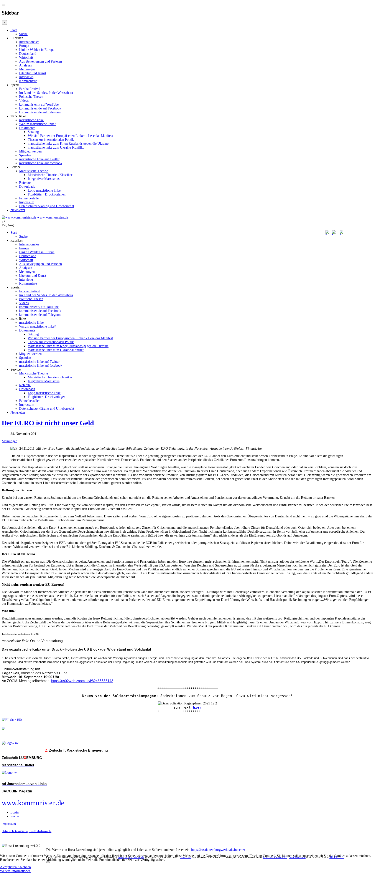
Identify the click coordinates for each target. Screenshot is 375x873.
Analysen (25, 65)
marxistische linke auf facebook (40, 163)
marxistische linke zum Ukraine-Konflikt (56, 147)
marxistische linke (31, 120)
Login (14, 812)
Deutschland (27, 53)
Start (13, 30)
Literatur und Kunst (32, 73)
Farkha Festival (29, 89)
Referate (25, 182)
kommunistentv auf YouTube (39, 104)
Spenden (25, 155)
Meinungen (27, 69)
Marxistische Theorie (33, 171)
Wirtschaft (26, 57)
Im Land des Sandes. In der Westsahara (46, 92)
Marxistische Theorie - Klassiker (50, 175)
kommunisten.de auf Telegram (40, 112)
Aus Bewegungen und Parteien (40, 61)
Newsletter (17, 210)
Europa (24, 46)
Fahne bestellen (29, 198)
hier (197, 707)
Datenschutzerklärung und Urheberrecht (46, 206)
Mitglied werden (30, 151)
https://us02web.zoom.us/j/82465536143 (82, 681)
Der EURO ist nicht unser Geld (48, 423)
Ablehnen (24, 867)
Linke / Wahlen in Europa (36, 49)
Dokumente (27, 128)
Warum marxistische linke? (37, 124)
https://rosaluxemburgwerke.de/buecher (218, 849)
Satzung (33, 132)
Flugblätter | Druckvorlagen (47, 194)
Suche (23, 34)
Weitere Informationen (15, 871)
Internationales (29, 42)
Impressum (26, 202)
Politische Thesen (31, 96)
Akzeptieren (8, 867)
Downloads (27, 186)
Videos (24, 100)
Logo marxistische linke (44, 190)
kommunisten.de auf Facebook (40, 108)
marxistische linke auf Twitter (39, 159)
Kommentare (28, 81)
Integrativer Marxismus (43, 179)
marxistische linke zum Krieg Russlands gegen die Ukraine (68, 143)
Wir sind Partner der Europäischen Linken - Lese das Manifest (70, 135)
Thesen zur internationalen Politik (51, 139)
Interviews (26, 77)
